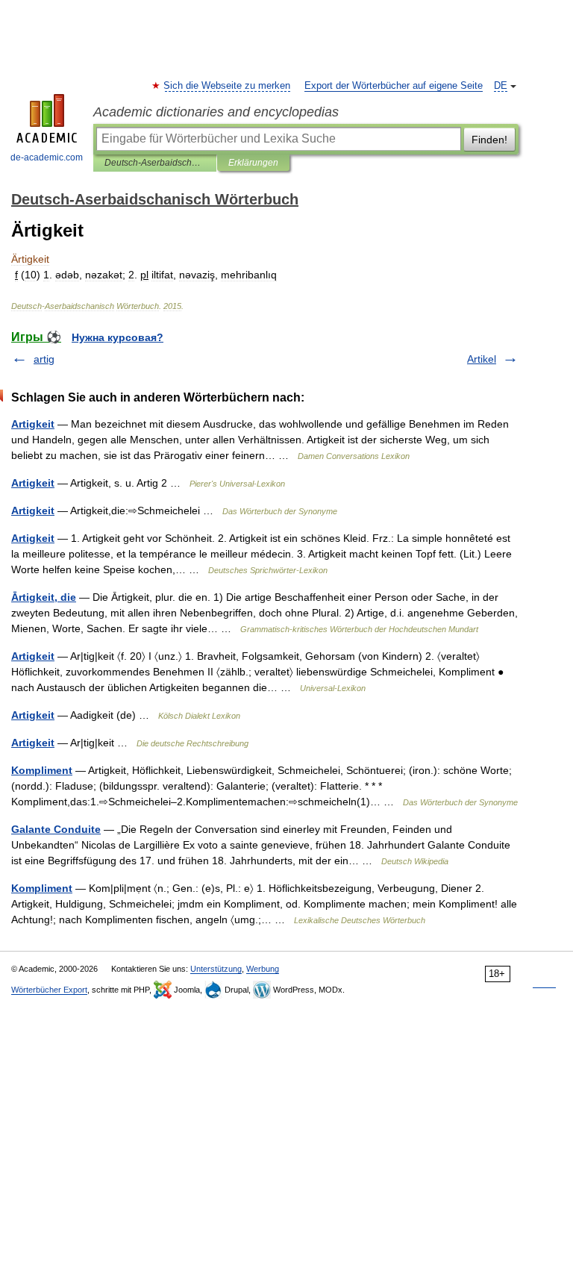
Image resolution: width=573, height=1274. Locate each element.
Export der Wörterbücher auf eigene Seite (393, 86)
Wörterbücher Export (49, 989)
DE (500, 86)
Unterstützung (216, 968)
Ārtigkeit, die (43, 597)
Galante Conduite (56, 829)
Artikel (481, 359)
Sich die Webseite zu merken (227, 86)
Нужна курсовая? (117, 337)
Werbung (262, 968)
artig (44, 359)
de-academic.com (46, 157)
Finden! (489, 140)
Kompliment (41, 770)
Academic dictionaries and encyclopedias (216, 111)
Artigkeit (32, 424)
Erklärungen (253, 162)
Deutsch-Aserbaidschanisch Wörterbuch (154, 162)
